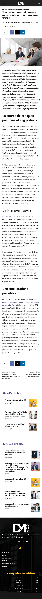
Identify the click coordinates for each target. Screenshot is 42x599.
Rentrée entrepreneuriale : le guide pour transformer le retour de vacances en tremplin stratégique (17, 467)
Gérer (5, 9)
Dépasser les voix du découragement (32, 375)
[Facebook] (12, 32)
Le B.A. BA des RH (23, 9)
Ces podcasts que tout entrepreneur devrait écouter (15, 453)
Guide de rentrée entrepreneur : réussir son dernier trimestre (15, 493)
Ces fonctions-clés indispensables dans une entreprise (11, 376)
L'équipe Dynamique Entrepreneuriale (17, 22)
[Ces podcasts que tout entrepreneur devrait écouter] (35, 454)
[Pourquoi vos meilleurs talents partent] (33, 427)
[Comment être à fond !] (33, 403)
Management (12, 9)
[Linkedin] (22, 32)
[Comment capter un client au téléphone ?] (35, 507)
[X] (17, 32)
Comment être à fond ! (15, 400)
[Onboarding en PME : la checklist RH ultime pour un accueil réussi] (33, 415)
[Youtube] (27, 541)
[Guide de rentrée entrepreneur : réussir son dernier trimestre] (35, 494)
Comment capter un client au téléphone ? (17, 505)
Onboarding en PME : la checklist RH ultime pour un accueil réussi (16, 414)
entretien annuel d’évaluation (15, 216)
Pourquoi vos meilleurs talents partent (15, 425)
